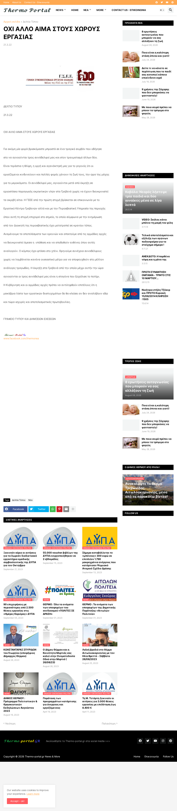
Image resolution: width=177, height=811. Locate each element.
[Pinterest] (59, 509)
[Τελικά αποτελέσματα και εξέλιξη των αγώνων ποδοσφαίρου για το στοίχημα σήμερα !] (131, 239)
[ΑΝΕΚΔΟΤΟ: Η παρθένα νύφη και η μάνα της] (131, 260)
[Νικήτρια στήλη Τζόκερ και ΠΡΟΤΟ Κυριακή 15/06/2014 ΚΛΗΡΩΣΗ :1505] (131, 294)
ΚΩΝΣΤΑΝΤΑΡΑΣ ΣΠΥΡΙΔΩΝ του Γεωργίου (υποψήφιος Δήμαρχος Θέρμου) (19, 652)
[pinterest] (172, 2)
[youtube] (167, 2)
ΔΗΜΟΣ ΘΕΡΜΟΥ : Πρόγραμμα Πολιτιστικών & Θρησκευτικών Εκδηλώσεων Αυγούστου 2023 (20, 704)
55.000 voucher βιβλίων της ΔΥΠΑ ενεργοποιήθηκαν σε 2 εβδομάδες (60, 555)
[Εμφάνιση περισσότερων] (73, 509)
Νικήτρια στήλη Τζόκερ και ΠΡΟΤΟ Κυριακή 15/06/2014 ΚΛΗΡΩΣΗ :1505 (156, 294)
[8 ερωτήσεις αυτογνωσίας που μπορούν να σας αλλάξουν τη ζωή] (131, 35)
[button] (162, 10)
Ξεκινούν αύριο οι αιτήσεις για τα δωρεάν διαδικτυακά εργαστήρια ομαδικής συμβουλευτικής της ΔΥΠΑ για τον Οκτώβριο (20, 559)
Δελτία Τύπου (30, 21)
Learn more (33, 793)
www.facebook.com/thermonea (21, 338)
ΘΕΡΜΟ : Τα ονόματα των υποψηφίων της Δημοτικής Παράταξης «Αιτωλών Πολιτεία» (99, 609)
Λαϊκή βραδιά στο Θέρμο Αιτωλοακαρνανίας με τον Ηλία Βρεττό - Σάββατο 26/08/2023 (98, 654)
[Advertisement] (60, 383)
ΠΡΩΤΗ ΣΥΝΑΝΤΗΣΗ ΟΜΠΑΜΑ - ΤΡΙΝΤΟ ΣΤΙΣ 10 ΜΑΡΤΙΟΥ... (156, 275)
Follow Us (168, 756)
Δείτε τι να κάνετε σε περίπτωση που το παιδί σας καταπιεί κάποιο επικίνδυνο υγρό (156, 73)
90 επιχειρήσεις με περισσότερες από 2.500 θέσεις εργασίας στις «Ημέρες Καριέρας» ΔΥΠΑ (19, 609)
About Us (16, 2)
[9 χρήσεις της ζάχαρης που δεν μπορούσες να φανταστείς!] (131, 93)
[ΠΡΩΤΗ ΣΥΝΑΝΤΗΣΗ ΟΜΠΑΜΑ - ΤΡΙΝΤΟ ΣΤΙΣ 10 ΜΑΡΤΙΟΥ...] (131, 276)
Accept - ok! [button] (17, 801)
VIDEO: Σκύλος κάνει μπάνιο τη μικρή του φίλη (157, 221)
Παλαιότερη (108, 723)
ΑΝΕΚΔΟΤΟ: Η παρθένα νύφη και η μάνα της (156, 258)
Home (6, 2)
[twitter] (162, 2)
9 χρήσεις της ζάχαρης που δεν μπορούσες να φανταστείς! (155, 92)
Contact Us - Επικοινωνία (36, 2)
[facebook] (157, 2)
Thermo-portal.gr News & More (42, 756)
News (59, 10)
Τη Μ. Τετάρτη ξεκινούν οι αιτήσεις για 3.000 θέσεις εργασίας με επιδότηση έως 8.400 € (99, 703)
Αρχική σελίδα (11, 21)
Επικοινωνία (152, 756)
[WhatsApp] (53, 509)
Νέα (30, 500)
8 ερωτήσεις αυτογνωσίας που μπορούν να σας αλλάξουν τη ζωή (152, 36)
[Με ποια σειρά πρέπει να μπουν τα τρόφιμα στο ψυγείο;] (131, 111)
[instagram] (163, 741)
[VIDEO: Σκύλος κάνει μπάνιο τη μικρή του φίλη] (131, 223)
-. (15, 335)
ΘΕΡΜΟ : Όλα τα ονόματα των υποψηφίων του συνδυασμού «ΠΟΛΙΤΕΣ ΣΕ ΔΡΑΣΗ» (58, 609)
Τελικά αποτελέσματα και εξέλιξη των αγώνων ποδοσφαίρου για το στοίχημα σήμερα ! (157, 240)
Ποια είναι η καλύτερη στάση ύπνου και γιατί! (155, 54)
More (100, 10)
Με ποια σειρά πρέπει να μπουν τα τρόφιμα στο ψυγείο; (156, 110)
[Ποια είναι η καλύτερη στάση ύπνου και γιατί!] (131, 56)
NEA (85, 10)
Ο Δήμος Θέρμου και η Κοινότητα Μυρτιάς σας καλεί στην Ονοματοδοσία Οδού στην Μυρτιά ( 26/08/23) (59, 656)
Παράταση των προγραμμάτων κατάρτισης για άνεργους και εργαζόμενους (59, 703)
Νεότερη (10, 723)
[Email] (66, 509)
